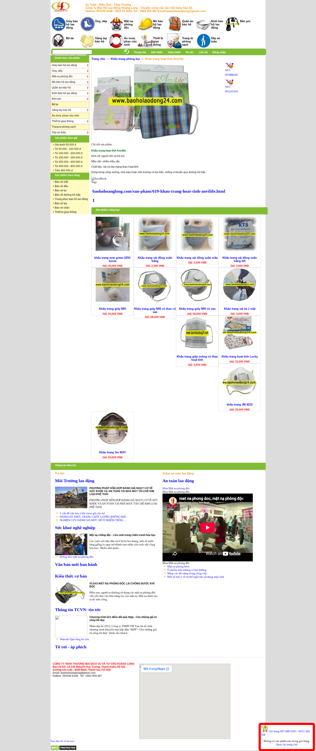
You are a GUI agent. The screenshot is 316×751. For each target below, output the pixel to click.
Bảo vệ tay (61, 203)
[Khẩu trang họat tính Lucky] (240, 348)
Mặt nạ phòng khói (178, 566)
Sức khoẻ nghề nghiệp (75, 527)
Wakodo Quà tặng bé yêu (74, 639)
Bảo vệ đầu (61, 186)
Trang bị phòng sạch (187, 41)
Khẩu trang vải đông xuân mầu (197, 257)
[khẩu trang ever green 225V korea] (113, 249)
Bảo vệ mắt (61, 181)
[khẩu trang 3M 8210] (240, 396)
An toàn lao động (178, 480)
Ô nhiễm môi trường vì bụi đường (186, 569)
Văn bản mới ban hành (76, 564)
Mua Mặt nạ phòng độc (176, 488)
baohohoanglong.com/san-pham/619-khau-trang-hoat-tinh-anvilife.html (158, 191)
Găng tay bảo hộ (101, 40)
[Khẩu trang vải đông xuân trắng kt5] (240, 249)
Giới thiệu (157, 52)
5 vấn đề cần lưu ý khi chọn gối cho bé (82, 513)
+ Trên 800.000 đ (63, 170)
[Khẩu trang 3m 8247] (113, 444)
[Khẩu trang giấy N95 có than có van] (155, 300)
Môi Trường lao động (74, 480)
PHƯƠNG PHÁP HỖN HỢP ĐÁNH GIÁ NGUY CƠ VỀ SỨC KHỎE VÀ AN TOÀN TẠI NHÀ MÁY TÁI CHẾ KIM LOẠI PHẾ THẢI (121, 491)
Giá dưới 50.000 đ (65, 144)
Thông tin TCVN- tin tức (78, 609)
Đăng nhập (219, 52)
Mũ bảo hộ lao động (158, 24)
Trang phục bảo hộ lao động (71, 199)
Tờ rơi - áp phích (70, 647)
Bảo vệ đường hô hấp (67, 194)
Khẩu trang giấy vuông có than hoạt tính (197, 358)
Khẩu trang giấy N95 (112, 308)
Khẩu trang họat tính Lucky (240, 356)
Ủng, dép (101, 21)
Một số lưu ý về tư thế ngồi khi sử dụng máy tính (195, 576)
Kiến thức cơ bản (71, 576)
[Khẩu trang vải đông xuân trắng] (155, 249)
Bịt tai (70, 38)
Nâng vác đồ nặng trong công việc (187, 573)
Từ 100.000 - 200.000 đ (68, 153)
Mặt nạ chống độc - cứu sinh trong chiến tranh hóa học (122, 535)
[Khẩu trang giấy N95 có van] (197, 300)
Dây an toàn (215, 40)
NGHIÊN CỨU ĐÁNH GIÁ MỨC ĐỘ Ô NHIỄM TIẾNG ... (93, 520)
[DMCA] (64, 749)
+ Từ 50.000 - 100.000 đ (67, 148)
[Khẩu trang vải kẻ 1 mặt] (240, 300)
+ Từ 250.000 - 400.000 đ (67, 161)
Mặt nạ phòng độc (128, 24)
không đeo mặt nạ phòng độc (77, 556)
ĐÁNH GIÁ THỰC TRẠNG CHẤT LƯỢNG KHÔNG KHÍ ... (94, 516)
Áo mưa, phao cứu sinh (130, 41)
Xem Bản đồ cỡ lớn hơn (62, 741)
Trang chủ (140, 52)
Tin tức (189, 52)
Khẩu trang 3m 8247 (112, 452)
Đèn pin (245, 21)
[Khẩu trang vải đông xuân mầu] (197, 249)
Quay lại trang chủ (287, 744)
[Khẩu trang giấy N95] (113, 300)
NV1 (227, 70)
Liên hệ (203, 52)
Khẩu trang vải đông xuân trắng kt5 (239, 259)
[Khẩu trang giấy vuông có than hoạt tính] (197, 348)
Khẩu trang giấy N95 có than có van (155, 310)
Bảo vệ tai (60, 190)
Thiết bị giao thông (158, 41)
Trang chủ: (98, 58)
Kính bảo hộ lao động (217, 24)
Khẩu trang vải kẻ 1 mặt (239, 308)
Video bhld (174, 52)
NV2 (227, 86)
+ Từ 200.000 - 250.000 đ (67, 157)
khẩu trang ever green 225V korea (112, 259)
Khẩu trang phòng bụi (125, 58)
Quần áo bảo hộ (187, 23)
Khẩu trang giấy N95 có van (197, 308)
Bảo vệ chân (62, 207)
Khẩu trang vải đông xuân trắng (155, 259)
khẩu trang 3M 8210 (240, 404)
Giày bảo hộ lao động (72, 24)
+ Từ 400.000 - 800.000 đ (67, 166)
